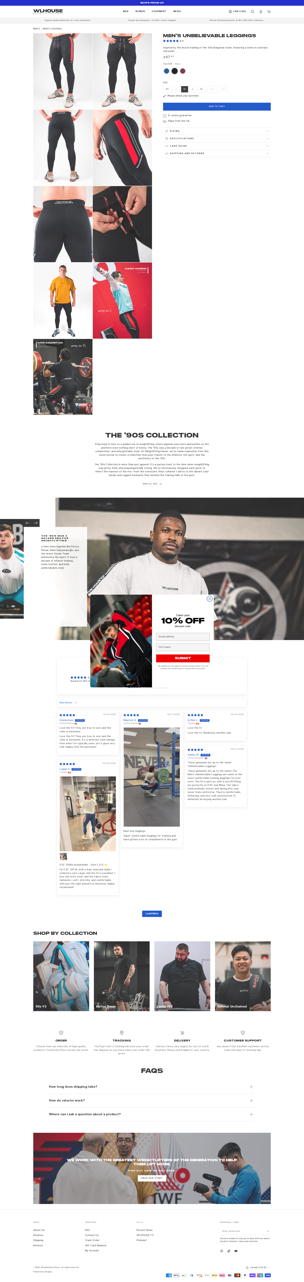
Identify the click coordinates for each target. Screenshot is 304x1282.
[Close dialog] (209, 598)
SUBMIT (183, 658)
